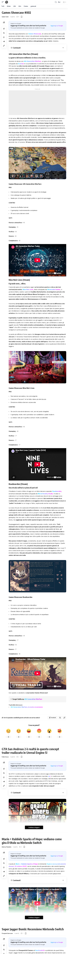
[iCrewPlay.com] (6, 2)
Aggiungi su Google (57, 25)
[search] (55, 2)
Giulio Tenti (5, 17)
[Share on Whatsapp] (4, 37)
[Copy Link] (4, 46)
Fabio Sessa (5, 757)
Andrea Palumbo (6, 847)
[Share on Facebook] (4, 29)
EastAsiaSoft (39, 950)
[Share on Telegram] (4, 41)
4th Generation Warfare (33, 699)
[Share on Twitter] (4, 33)
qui (49, 776)
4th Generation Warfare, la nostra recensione (27, 707)
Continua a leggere (34, 827)
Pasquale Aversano (7, 933)
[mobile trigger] (3, 2)
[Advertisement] (37, 102)
